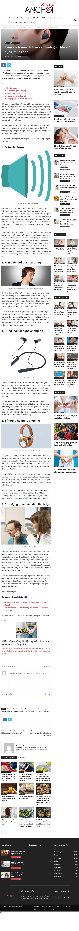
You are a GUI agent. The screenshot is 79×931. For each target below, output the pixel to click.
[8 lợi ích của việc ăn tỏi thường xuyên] (26, 788)
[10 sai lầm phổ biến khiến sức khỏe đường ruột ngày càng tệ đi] (66, 458)
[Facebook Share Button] (3, 65)
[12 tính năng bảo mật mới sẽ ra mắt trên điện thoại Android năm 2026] (26, 767)
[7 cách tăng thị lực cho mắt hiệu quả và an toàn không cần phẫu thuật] (59, 341)
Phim (56, 855)
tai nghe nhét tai (30, 711)
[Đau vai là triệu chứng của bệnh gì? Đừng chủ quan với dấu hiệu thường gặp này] (72, 243)
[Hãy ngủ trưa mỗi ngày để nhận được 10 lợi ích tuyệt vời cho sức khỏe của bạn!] (59, 323)
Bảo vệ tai (16, 708)
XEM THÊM (21, 757)
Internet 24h (58, 873)
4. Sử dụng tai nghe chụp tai (15, 96)
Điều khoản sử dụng (47, 906)
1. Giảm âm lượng (10, 88)
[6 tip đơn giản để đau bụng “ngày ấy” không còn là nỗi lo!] (59, 305)
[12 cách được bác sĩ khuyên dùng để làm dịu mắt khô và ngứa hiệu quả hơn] (66, 135)
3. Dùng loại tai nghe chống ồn (15, 93)
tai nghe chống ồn (7, 711)
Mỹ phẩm (57, 858)
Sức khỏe (23, 23)
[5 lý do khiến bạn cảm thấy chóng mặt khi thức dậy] (5, 875)
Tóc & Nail (4, 817)
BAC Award (46, 910)
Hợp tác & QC (67, 906)
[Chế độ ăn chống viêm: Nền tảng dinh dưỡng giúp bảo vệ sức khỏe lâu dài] (43, 812)
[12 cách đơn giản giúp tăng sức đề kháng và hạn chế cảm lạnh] (56, 221)
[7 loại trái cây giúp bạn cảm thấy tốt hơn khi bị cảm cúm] (56, 198)
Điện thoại (57, 867)
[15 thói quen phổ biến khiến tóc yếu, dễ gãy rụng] (9, 812)
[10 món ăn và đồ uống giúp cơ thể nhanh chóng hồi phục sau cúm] (56, 209)
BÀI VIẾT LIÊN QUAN (9, 757)
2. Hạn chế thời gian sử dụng (15, 91)
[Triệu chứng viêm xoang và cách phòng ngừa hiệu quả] (59, 260)
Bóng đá (57, 870)
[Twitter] (68, 897)
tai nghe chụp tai (18, 711)
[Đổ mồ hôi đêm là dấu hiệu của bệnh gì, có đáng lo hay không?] (72, 341)
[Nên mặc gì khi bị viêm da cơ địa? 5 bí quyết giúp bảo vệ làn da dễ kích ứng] (9, 767)
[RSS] (64, 897)
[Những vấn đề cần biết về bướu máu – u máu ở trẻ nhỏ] (59, 243)
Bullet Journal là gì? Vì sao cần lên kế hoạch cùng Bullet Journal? (13, 732)
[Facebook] (55, 897)
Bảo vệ (9, 708)
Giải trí (10, 18)
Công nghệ (46, 18)
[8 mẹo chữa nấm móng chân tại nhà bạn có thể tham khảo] (5, 853)
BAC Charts (37, 910)
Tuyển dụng (58, 906)
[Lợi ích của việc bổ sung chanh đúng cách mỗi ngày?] (9, 788)
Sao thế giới (58, 852)
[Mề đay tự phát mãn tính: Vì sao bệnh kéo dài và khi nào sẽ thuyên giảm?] (56, 175)
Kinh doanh (12, 23)
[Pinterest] (60, 897)
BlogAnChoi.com (26, 896)
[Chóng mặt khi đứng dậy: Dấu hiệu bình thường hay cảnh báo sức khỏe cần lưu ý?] (56, 162)
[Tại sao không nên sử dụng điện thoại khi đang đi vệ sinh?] (72, 375)
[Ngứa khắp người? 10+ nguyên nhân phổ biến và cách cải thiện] (66, 78)
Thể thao (57, 18)
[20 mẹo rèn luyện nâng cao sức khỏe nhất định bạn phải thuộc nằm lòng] (72, 357)
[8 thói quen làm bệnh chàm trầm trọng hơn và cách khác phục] (56, 187)
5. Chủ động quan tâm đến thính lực (18, 99)
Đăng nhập (47, 666)
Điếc (22, 708)
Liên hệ (53, 910)
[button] (75, 20)
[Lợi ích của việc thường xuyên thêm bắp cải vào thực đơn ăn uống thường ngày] (43, 767)
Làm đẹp (36, 18)
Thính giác (39, 711)
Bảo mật (21, 772)
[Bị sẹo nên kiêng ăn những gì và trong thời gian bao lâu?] (59, 357)
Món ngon (57, 876)
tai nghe (45, 708)
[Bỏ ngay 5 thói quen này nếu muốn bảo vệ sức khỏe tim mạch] (66, 404)
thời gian (46, 711)
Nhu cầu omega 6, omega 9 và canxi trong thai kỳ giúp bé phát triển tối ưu (40, 733)
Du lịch (28, 18)
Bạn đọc (32, 23)
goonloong (20, 745)
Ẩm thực (19, 18)
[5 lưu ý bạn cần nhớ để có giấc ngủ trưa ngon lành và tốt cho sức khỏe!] (72, 323)
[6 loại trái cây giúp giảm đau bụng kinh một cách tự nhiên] (66, 431)
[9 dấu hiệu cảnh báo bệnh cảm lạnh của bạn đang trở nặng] (5, 864)
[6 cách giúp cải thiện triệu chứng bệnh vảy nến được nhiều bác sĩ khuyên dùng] (66, 108)
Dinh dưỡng (39, 772)
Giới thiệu (37, 906)
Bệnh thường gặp (15, 43)
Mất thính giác (29, 708)
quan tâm (37, 708)
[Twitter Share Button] (9, 65)
